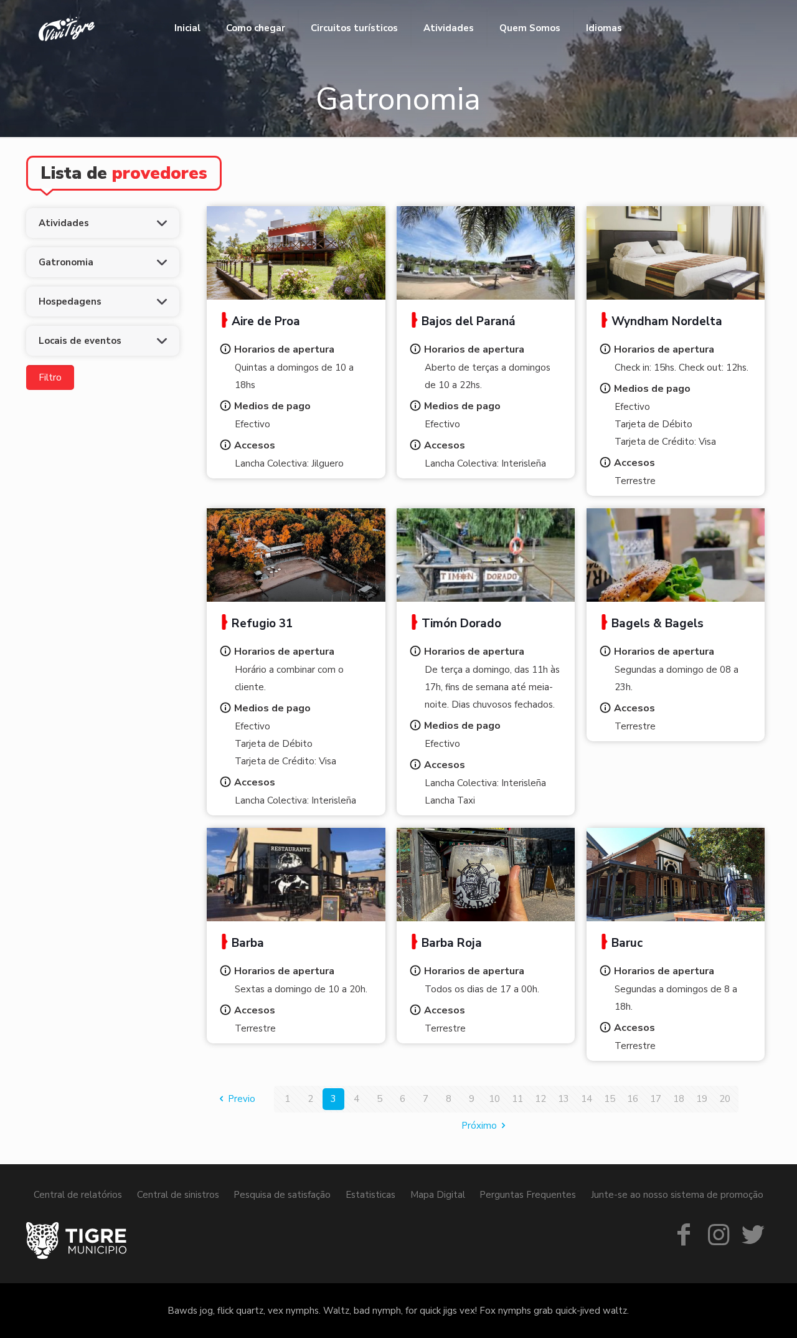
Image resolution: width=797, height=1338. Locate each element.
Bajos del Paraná (469, 321)
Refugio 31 (262, 623)
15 (609, 1099)
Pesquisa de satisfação (282, 1195)
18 (678, 1099)
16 (632, 1099)
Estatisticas (370, 1195)
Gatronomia (66, 262)
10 (494, 1099)
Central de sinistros (178, 1195)
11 (517, 1099)
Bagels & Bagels (657, 623)
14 (586, 1099)
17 (655, 1099)
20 (724, 1099)
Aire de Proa (266, 321)
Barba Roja (452, 943)
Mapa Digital (437, 1195)
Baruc (627, 943)
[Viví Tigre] (67, 28)
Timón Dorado (461, 623)
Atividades (64, 223)
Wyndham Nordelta (666, 321)
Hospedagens (70, 301)
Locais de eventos (80, 340)
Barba (248, 943)
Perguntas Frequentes (527, 1195)
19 (701, 1099)
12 (540, 1099)
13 (563, 1099)
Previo (241, 1099)
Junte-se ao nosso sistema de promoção (677, 1195)
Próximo (479, 1125)
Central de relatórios (78, 1195)
